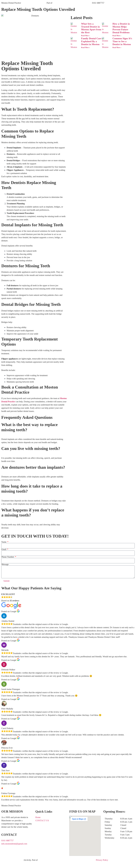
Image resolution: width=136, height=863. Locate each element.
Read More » (85, 36)
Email (4, 549)
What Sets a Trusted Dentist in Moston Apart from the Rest (91, 28)
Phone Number (8, 557)
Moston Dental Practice (11, 3)
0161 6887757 (98, 3)
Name (4, 542)
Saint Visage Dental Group (64, 3)
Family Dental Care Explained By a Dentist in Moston (91, 41)
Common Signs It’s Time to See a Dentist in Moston (122, 41)
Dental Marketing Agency (12, 860)
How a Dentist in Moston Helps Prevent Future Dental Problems (121, 28)
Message (5, 564)
